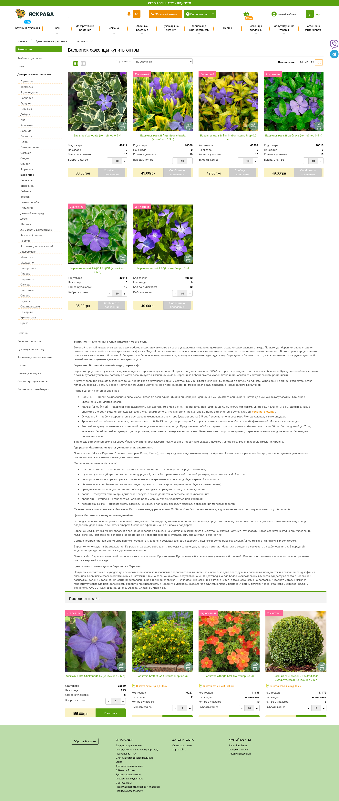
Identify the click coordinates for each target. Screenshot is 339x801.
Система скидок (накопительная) (134, 757)
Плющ (24, 142)
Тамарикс (26, 312)
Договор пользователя (128, 774)
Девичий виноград (32, 213)
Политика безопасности (129, 790)
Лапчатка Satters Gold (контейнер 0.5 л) (162, 676)
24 (301, 62)
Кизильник (27, 125)
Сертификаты (124, 782)
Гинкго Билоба (29, 202)
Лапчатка (26, 136)
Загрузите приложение (129, 745)
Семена (114, 28)
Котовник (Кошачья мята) (36, 246)
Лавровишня (28, 251)
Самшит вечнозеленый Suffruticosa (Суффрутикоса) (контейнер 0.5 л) (295, 678)
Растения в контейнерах (312, 28)
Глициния (26, 207)
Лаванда (25, 131)
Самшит (25, 153)
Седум (24, 158)
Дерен (24, 218)
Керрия (25, 240)
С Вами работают (126, 770)
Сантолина (27, 290)
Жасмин (25, 224)
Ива (22, 120)
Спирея (25, 163)
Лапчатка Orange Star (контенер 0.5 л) (229, 676)
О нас (119, 761)
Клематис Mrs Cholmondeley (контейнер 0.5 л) (95, 676)
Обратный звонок (85, 741)
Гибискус (26, 109)
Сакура (25, 284)
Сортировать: (123, 61)
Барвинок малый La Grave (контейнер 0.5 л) (293, 135)
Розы (57, 28)
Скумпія (25, 301)
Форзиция (26, 169)
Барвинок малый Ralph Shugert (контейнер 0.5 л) (97, 270)
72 (312, 62)
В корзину (110, 713)
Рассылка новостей (240, 753)
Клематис (26, 87)
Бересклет (27, 180)
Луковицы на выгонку (170, 28)
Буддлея (25, 103)
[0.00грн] (246, 13)
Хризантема (28, 317)
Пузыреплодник (30, 147)
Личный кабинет (238, 745)
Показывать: (287, 62)
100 (318, 62)
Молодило (27, 262)
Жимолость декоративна (36, 229)
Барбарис (26, 98)
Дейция (25, 114)
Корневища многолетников (199, 28)
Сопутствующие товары (284, 28)
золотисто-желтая (263, 411)
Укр (318, 14)
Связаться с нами (182, 745)
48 (306, 62)
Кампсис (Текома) (32, 235)
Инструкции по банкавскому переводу (137, 749)
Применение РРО (126, 753)
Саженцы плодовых (256, 28)
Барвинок (27, 174)
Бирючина (27, 185)
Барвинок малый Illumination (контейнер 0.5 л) (228, 137)
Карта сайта (179, 749)
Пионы (227, 28)
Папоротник (28, 268)
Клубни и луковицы (27, 26)
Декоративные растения (85, 28)
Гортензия (27, 81)
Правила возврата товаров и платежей (138, 786)
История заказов (238, 749)
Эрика (24, 323)
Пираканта (27, 279)
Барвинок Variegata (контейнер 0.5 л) (97, 135)
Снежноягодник (30, 306)
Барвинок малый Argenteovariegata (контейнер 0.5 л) (163, 137)
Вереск (24, 196)
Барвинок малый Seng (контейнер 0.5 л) (163, 268)
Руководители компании (129, 766)
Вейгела (25, 191)
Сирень (25, 295)
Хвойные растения (142, 28)
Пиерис (25, 273)
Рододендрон (29, 92)
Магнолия (26, 257)
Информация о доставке (129, 778)
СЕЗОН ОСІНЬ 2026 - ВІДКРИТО (169, 3)
